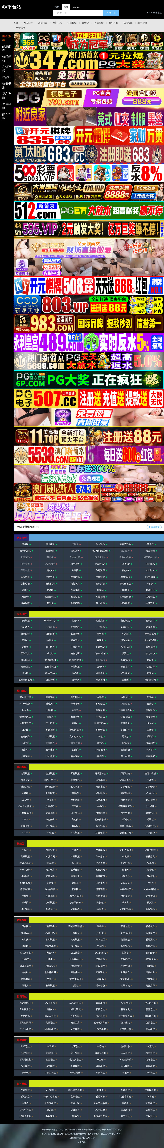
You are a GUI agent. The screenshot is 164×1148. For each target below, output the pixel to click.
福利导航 (113, 22)
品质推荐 (42, 22)
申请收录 (20, 27)
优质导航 (127, 22)
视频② (85, 22)
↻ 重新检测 (154, 527)
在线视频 (71, 22)
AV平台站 (11, 6)
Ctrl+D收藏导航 (154, 12)
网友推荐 (28, 22)
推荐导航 (142, 22)
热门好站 (57, 22)
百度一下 (111, 13)
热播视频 (98, 22)
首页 (16, 22)
